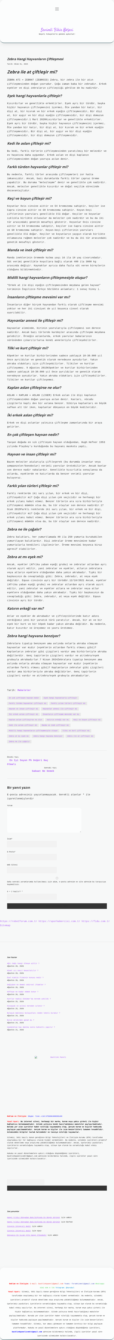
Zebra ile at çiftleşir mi (80, 736)
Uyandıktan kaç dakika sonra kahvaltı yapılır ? (31, 1027)
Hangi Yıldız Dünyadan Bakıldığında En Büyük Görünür (33, 1218)
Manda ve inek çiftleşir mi (55, 725)
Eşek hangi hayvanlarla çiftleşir (60, 698)
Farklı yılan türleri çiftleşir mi (68, 703)
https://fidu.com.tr (96, 921)
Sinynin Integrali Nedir (19, 1226)
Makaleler (24, 690)
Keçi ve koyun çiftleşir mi (86, 720)
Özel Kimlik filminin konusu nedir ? (25, 978)
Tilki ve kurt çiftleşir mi (76, 731)
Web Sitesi (12, 865)
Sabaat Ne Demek (43, 771)
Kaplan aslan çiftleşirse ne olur (25, 720)
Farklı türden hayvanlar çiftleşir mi (27, 703)
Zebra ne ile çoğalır (19, 742)
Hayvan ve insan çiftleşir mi (23, 709)
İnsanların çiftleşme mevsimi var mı (61, 714)
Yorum (9, 806)
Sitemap (5, 925)
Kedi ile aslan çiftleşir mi (23, 725)
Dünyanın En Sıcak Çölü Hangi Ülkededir (27, 1235)
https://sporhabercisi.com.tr (59, 921)
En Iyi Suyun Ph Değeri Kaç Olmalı (27, 762)
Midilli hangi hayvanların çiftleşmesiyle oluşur (33, 731)
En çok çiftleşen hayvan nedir (24, 698)
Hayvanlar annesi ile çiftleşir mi (60, 709)
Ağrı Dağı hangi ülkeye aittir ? (23, 964)
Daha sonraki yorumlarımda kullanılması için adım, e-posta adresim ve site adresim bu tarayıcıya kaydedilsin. (56, 883)
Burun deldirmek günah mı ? (20, 1020)
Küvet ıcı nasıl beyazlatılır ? (22, 971)
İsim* (9, 839)
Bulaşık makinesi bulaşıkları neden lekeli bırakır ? (33, 1013)
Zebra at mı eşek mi (19, 736)
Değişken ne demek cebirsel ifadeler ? (26, 985)
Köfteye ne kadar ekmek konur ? (22, 992)
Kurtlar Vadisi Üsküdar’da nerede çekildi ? (29, 999)
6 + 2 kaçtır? (15, 892)
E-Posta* (11, 852)
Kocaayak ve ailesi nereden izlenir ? (26, 1006)
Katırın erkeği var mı (58, 720)
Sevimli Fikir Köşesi (57, 30)
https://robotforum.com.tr (18, 921)
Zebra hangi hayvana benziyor (47, 736)
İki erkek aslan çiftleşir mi (23, 714)
